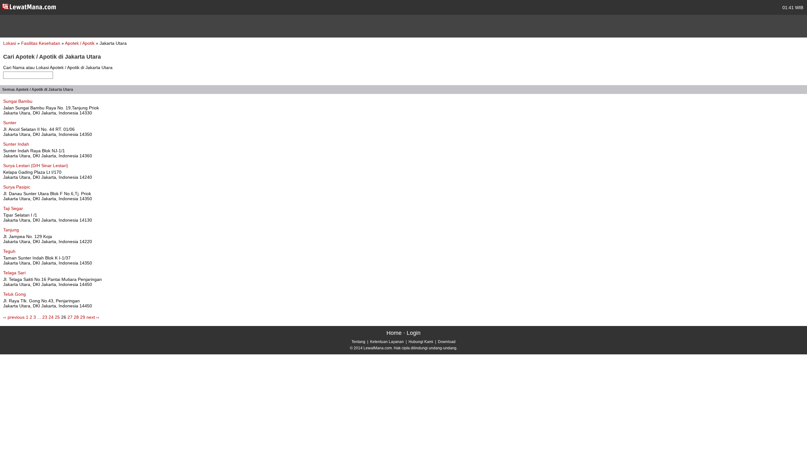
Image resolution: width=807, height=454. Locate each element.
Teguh (9, 251)
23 (44, 317)
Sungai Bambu (17, 101)
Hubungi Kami (421, 342)
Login (414, 333)
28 (76, 317)
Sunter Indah (16, 144)
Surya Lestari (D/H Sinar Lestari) (35, 165)
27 (70, 317)
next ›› (92, 317)
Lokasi (9, 43)
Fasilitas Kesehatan (41, 43)
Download (447, 342)
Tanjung (11, 229)
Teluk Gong (14, 294)
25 (57, 317)
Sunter (9, 122)
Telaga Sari (14, 272)
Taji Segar (13, 208)
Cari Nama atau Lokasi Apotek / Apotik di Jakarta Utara (58, 67)
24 (51, 317)
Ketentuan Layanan (387, 342)
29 (82, 317)
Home (394, 333)
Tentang (358, 342)
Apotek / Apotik (80, 43)
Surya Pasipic (16, 186)
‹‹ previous (14, 317)
